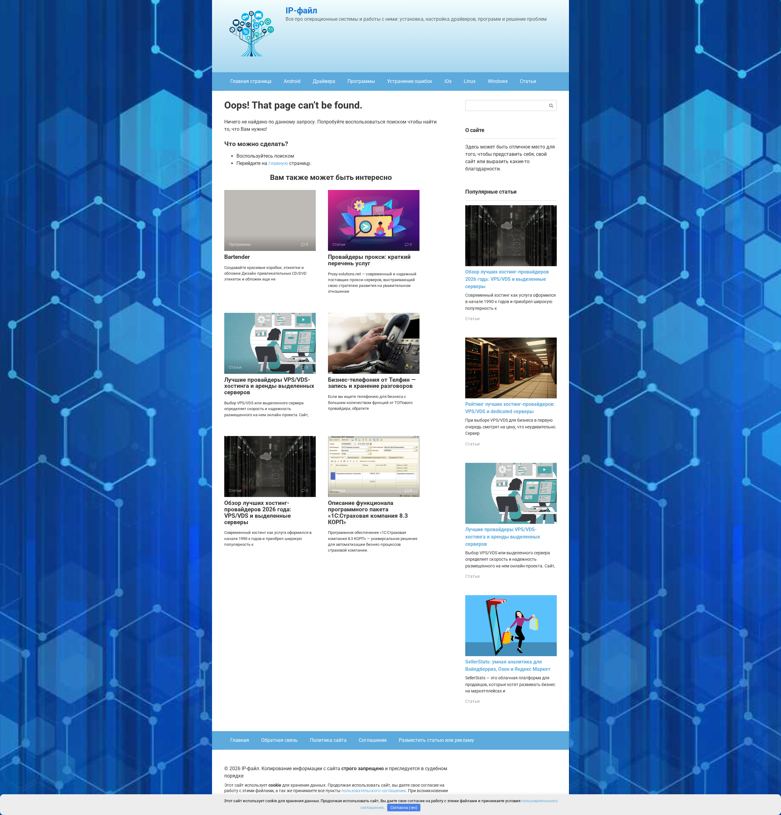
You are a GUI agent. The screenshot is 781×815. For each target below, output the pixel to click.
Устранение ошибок (409, 81)
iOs (448, 81)
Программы (361, 81)
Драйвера (324, 81)
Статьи (528, 81)
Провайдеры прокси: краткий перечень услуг (369, 260)
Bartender (237, 256)
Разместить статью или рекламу (436, 740)
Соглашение (373, 740)
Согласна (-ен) (403, 807)
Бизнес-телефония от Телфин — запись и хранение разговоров (372, 383)
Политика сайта (328, 740)
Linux (470, 81)
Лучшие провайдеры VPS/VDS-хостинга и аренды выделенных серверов (269, 386)
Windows (498, 81)
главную (278, 163)
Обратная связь (279, 740)
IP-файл (301, 10)
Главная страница (251, 81)
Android (292, 81)
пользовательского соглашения (373, 790)
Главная (239, 740)
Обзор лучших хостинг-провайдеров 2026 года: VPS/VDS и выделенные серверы (257, 512)
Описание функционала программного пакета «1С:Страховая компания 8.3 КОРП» (368, 512)
